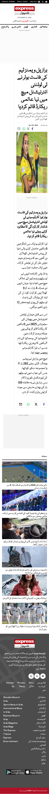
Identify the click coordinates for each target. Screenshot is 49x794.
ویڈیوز (43, 759)
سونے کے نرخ (41, 737)
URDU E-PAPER (22, 2)
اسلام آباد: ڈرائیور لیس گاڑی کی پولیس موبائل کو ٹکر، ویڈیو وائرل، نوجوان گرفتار (25, 543)
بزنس (44, 756)
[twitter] (36, 404)
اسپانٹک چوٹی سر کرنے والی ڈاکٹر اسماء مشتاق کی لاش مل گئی (25, 600)
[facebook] (43, 404)
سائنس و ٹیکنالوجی (38, 748)
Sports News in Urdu (13, 704)
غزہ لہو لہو (42, 704)
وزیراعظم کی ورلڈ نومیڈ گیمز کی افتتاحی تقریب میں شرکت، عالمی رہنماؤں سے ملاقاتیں (24, 515)
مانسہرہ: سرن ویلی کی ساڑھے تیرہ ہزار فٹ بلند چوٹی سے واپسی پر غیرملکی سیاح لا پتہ (26, 571)
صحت (43, 734)
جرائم (44, 763)
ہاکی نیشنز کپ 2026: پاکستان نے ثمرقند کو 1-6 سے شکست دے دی (27, 487)
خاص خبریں (16, 27)
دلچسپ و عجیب (39, 730)
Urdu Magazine (10, 723)
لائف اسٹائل (41, 723)
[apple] (34, 773)
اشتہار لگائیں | (17, 21)
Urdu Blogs (8, 726)
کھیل (26, 27)
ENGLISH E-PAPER (36, 2)
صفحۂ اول (44, 27)
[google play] (15, 773)
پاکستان (5, 27)
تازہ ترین (34, 27)
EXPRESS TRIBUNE (8, 2)
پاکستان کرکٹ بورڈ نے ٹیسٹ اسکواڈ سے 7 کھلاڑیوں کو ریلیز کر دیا (26, 628)
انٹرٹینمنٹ (41, 719)
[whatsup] (28, 404)
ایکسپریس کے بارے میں (41, 686)
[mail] (20, 404)
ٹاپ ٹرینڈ (42, 726)
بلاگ (44, 752)
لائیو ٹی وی (25, 21)
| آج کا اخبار (32, 21)
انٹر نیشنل (42, 712)
